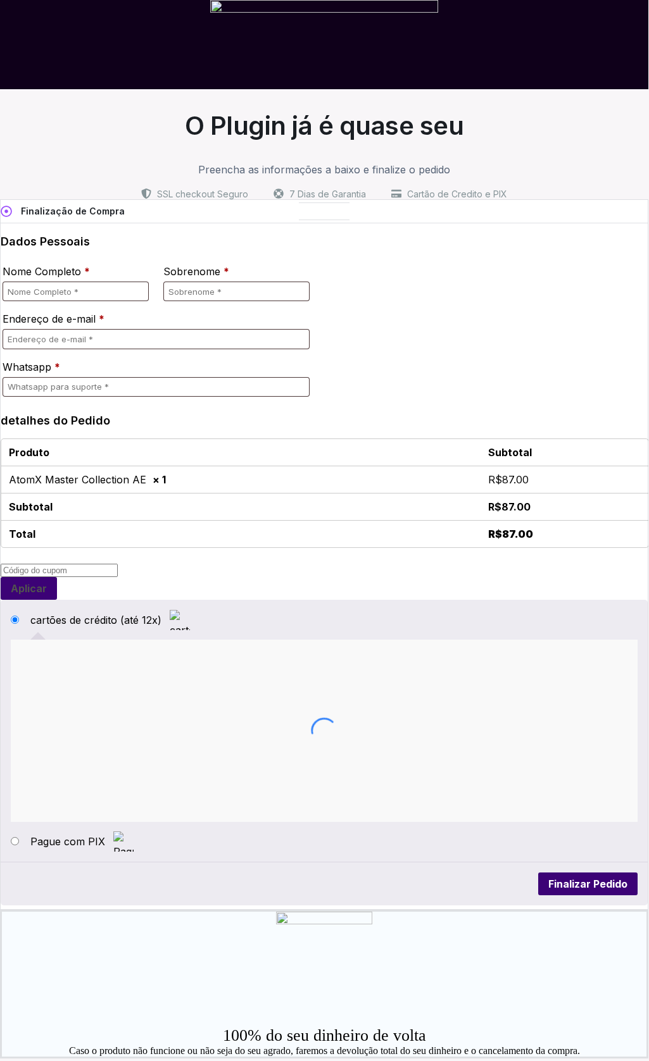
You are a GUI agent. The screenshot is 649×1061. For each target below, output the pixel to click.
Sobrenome (196, 271)
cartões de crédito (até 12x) (97, 620)
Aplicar (29, 588)
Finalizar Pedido (587, 884)
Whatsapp (31, 367)
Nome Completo (46, 271)
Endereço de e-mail (53, 319)
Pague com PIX (69, 841)
